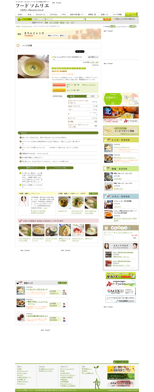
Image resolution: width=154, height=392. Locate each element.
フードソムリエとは (68, 369)
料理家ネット (88, 369)
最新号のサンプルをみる (130, 134)
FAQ (63, 371)
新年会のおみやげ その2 (121, 265)
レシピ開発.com (88, 373)
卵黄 (46, 22)
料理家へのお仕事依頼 (68, 385)
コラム (21, 375)
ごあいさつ (117, 206)
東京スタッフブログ (46, 371)
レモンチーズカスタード (38, 289)
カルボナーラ (62, 211)
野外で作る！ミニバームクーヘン (124, 157)
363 (112, 26)
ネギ (72, 22)
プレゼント (22, 383)
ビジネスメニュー (67, 383)
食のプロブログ (23, 381)
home (18, 26)
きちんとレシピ (27, 26)
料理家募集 (65, 381)
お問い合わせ (66, 373)
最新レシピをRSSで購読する (125, 19)
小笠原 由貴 (94, 62)
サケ (67, 22)
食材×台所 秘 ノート (25, 377)
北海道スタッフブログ (47, 369)
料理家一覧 (22, 379)
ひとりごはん (23, 373)
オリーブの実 (54, 22)
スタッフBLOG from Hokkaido (123, 252)
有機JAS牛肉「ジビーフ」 (121, 256)
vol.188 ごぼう (118, 189)
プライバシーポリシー (68, 375)
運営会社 (64, 379)
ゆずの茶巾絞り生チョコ (38, 316)
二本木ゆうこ (54, 293)
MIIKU (85, 371)
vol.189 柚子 (118, 179)
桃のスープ (88, 238)
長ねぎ (62, 22)
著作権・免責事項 (67, 377)
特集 (20, 369)
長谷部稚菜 (53, 305)
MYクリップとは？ (89, 85)
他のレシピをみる (38, 213)
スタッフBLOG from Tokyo (122, 261)
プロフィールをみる (39, 211)
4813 (132, 26)
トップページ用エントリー (124, 232)
